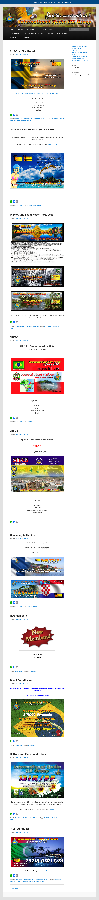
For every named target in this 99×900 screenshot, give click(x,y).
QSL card (29, 205)
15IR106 (24, 44)
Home (12, 29)
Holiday (17, 118)
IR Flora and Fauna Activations (28, 754)
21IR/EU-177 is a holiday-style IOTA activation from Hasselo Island (37, 93)
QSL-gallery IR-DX (15, 38)
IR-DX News (32, 118)
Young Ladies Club (15, 33)
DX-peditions (18, 879)
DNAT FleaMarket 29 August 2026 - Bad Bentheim (44, 2)
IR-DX (28, 526)
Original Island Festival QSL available (32, 129)
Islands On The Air (41, 118)
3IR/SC (14, 337)
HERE (52, 809)
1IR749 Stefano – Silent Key (80, 61)
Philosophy (20, 29)
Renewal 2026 (49, 33)
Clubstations (52, 29)
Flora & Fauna (19, 326)
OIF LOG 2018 (52, 144)
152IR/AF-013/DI (19, 828)
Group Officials (30, 29)
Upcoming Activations (23, 535)
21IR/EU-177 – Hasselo (23, 51)
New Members (18, 615)
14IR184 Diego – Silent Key (80, 46)
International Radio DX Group (18, 881)
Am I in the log (41, 29)
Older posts (14, 888)
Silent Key (26, 38)
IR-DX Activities (24, 118)
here (47, 871)
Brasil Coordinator (21, 680)
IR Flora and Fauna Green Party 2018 (31, 214)
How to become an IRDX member (33, 33)
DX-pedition (57, 879)
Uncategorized (37, 205)
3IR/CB (14, 430)
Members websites (62, 33)
